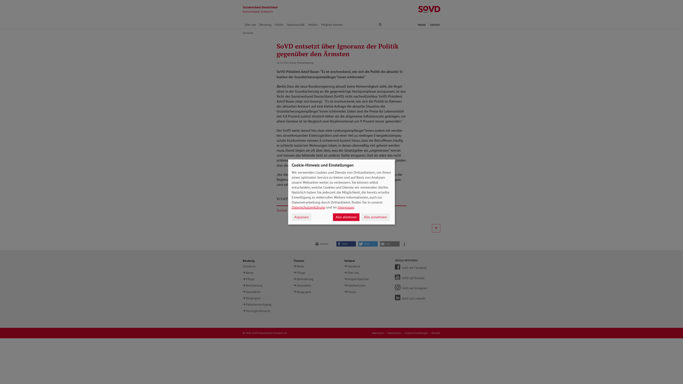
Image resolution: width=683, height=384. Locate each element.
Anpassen (301, 217)
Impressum (346, 207)
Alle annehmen (375, 217)
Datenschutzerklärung (308, 207)
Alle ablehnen (346, 217)
